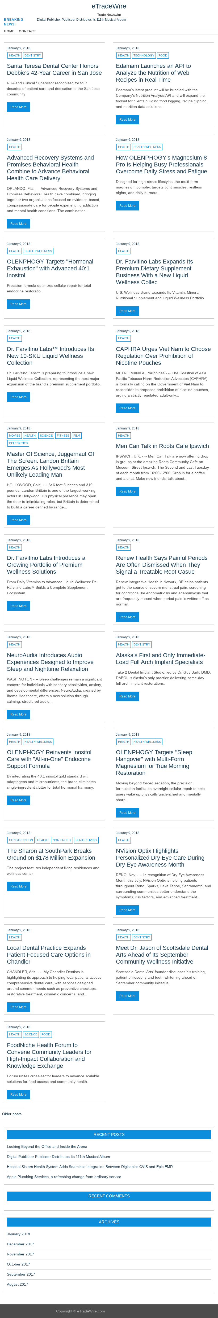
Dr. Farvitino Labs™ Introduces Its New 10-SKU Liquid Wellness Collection (50, 356)
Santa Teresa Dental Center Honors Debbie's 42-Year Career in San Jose (54, 69)
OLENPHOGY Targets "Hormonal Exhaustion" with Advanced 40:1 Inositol (50, 268)
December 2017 (20, 1244)
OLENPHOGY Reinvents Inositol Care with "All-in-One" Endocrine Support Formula (49, 759)
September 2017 (21, 1274)
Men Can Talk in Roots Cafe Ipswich (162, 446)
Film (76, 435)
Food (162, 55)
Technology (143, 55)
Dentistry (32, 55)
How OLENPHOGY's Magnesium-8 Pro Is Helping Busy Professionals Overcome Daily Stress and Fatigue (161, 164)
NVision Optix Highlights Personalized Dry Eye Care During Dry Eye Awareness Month (160, 857)
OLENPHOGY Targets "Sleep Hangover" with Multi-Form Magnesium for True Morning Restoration (154, 762)
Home (9, 31)
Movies (14, 435)
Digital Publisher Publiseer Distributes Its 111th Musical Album (81, 19)
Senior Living (86, 840)
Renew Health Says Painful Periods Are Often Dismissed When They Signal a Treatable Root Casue (162, 565)
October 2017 (18, 1264)
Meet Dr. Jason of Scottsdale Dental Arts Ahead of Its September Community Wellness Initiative (162, 954)
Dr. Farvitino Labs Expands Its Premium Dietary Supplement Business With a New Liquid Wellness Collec (154, 271)
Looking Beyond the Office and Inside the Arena (47, 1146)
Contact (27, 31)
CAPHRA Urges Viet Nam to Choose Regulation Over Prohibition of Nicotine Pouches (163, 356)
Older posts (12, 1114)
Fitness (63, 435)
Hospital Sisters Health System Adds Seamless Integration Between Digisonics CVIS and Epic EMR (90, 1167)
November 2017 (20, 1254)
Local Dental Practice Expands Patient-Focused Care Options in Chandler (49, 954)
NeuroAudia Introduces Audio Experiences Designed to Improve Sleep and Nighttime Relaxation (50, 662)
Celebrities (18, 443)
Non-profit (62, 840)
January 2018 (18, 1234)
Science (46, 435)
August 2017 (17, 1284)
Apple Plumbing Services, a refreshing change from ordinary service (64, 1177)
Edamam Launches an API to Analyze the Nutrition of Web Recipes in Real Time (153, 73)
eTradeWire (109, 6)
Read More (18, 107)
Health (14, 55)
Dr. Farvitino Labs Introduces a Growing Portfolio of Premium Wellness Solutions (46, 565)
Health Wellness (147, 146)
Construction (21, 840)
